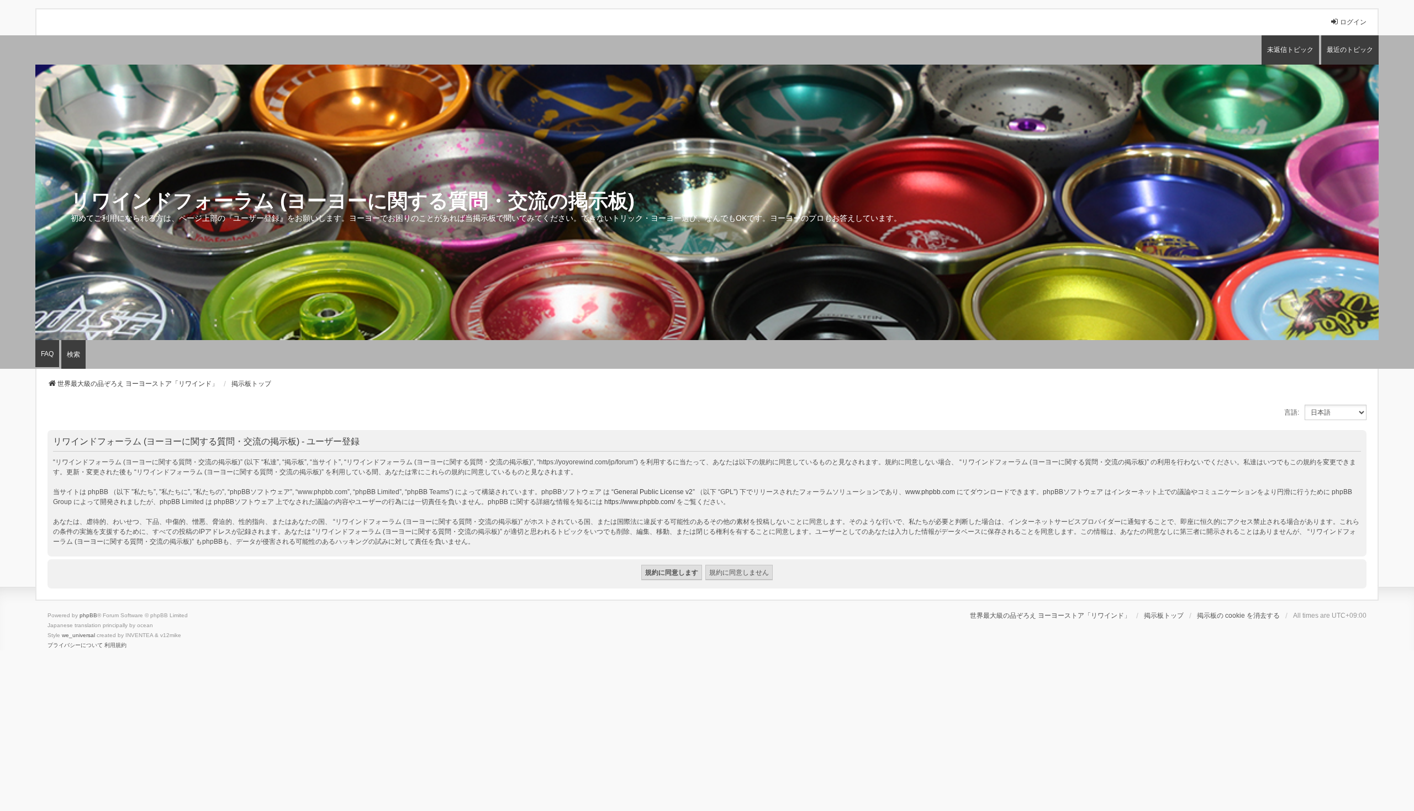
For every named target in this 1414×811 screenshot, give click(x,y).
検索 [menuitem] (73, 354)
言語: (1291, 412)
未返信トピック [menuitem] (1290, 50)
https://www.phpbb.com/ (639, 502)
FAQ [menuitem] (47, 354)
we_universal (78, 635)
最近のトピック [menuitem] (1350, 50)
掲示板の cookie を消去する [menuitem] (1238, 615)
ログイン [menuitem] (1353, 22)
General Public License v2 (653, 492)
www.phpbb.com (930, 492)
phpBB (88, 615)
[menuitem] (75, 645)
